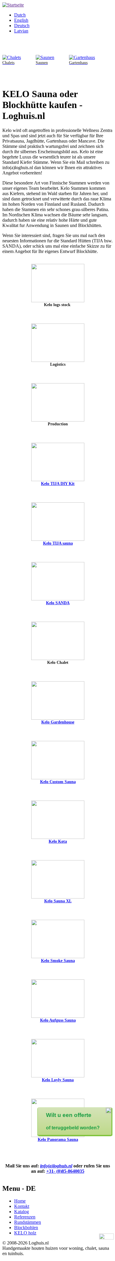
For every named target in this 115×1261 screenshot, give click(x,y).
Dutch (20, 14)
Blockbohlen (26, 1227)
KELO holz (25, 1232)
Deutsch (21, 25)
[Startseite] (13, 4)
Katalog (21, 1211)
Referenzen (24, 1216)
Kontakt (21, 1206)
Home (20, 1200)
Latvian (21, 30)
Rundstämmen (27, 1222)
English (21, 20)
